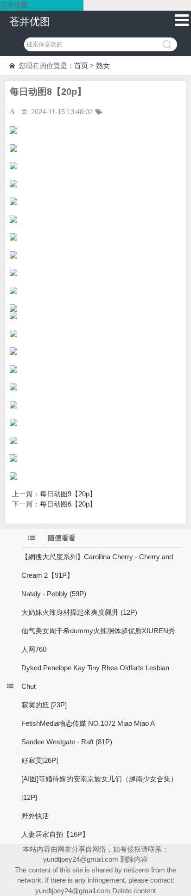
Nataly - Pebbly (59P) (53, 594)
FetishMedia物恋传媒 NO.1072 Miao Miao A (88, 723)
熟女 (103, 65)
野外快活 (35, 816)
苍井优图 (29, 21)
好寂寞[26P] (39, 760)
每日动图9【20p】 (68, 494)
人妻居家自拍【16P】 (55, 834)
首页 (81, 65)
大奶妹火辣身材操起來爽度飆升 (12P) (79, 612)
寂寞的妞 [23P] (44, 705)
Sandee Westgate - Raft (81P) (66, 742)
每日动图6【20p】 (68, 504)
